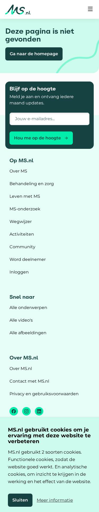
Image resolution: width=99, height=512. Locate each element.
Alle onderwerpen (28, 307)
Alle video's (21, 320)
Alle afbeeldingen (28, 332)
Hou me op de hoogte (37, 137)
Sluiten (20, 500)
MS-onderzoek (25, 208)
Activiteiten (22, 234)
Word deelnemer (28, 259)
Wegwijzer (21, 221)
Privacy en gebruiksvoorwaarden (44, 393)
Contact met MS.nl (29, 381)
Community (22, 246)
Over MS (18, 171)
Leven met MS (25, 196)
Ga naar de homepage (34, 53)
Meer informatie (55, 500)
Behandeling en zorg (32, 183)
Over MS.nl (21, 368)
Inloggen (19, 272)
